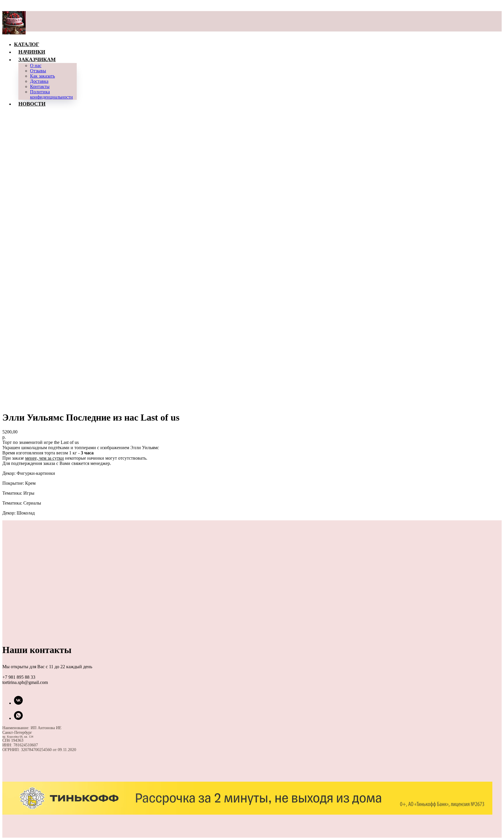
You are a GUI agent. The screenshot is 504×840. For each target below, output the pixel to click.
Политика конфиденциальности (51, 94)
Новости (32, 103)
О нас (35, 65)
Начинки (31, 51)
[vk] (18, 703)
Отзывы (38, 70)
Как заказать (42, 76)
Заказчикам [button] (37, 59)
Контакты (40, 86)
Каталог (26, 44)
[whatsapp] (18, 718)
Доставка (39, 81)
